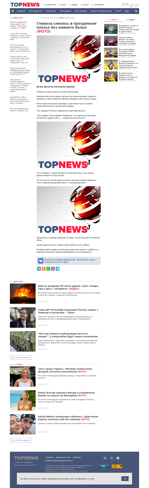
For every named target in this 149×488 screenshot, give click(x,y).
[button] (12, 11)
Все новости (35, 11)
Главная (21, 11)
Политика (51, 11)
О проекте (49, 457)
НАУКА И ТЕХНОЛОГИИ (101, 11)
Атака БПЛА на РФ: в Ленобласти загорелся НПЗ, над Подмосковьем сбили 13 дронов (19, 100)
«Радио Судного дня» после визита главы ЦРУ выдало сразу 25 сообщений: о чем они (19, 59)
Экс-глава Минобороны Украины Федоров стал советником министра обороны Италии (19, 111)
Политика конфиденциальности (59, 461)
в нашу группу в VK (65, 259)
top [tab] (113, 19)
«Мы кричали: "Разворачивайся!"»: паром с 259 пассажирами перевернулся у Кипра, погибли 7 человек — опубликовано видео (20, 85)
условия (91, 478)
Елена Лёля (70, 18)
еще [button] (127, 11)
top (49, 4)
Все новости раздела (20, 357)
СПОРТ (118, 11)
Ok (125, 478)
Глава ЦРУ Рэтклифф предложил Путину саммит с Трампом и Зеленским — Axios (20, 36)
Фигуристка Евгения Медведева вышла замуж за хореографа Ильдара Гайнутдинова (20, 71)
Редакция (77, 457)
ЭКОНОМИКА (65, 11)
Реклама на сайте (63, 457)
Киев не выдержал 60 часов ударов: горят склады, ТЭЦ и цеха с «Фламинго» (18, 25)
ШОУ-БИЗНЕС (81, 11)
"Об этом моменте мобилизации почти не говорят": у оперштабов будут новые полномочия (20, 48)
